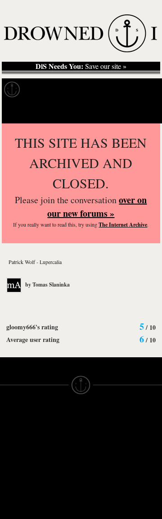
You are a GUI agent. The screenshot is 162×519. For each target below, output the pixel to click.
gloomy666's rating (32, 327)
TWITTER (55, 494)
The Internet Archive (123, 224)
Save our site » (81, 66)
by (47, 284)
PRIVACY (95, 442)
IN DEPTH (16, 466)
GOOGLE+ (57, 478)
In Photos (132, 89)
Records (44, 89)
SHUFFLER (58, 502)
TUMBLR (54, 510)
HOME (10, 442)
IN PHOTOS (18, 474)
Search (142, 111)
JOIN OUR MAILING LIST (56, 442)
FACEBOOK (59, 486)
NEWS (10, 458)
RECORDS (17, 482)
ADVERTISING (104, 450)
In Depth (87, 89)
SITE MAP (16, 450)
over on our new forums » (97, 206)
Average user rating (32, 339)
